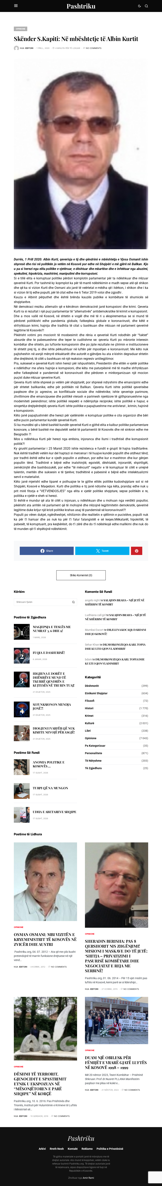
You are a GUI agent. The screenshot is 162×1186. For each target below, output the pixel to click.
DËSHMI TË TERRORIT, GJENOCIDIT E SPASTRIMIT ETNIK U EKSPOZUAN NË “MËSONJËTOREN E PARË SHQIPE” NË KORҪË (40, 1083)
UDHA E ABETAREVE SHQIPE (54, 812)
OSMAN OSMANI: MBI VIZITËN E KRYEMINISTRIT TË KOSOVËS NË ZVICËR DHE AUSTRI (45, 939)
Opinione (20, 29)
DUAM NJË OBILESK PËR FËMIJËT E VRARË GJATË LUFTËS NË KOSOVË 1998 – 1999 (116, 1062)
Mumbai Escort (94, 629)
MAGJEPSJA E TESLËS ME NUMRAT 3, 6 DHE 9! (52, 629)
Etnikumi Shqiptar (96, 693)
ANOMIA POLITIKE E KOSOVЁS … (48, 764)
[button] (16, 6)
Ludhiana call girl (95, 615)
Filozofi (89, 700)
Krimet (89, 715)
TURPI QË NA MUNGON (50, 788)
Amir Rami (88, 1178)
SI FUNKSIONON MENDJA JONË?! (52, 706)
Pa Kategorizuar (95, 745)
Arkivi (42, 1148)
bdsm (88, 659)
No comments (93, 48)
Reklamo (87, 1148)
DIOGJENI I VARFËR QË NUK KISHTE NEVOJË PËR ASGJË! (54, 730)
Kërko (73, 602)
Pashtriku (81, 6)
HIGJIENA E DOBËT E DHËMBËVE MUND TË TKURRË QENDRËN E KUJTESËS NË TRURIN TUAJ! (53, 679)
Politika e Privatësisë (110, 1148)
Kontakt (73, 1148)
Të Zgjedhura (93, 768)
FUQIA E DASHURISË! (49, 653)
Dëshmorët (92, 685)
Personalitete (93, 753)
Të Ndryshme (93, 760)
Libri (88, 730)
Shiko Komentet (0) (81, 575)
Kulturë (89, 723)
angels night (92, 600)
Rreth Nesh (57, 1148)
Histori (89, 708)
